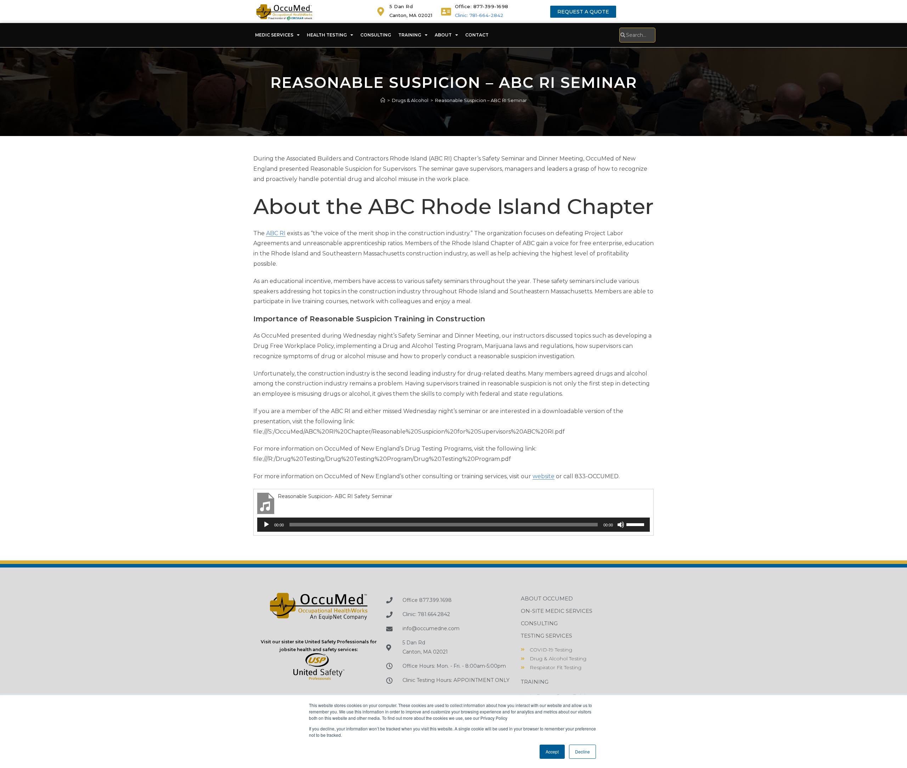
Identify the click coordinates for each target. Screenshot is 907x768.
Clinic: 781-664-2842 (479, 15)
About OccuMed (547, 598)
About (443, 35)
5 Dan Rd (401, 6)
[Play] (266, 524)
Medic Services (274, 35)
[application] (453, 525)
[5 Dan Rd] (380, 11)
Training (409, 35)
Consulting (375, 35)
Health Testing (327, 35)
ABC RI (276, 233)
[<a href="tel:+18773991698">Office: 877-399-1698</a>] (446, 11)
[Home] (383, 100)
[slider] (636, 524)
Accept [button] (552, 752)
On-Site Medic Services (556, 611)
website (543, 476)
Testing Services (546, 635)
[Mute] (620, 524)
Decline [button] (582, 752)
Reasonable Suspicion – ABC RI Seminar (481, 100)
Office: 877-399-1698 (481, 6)
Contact (477, 35)
